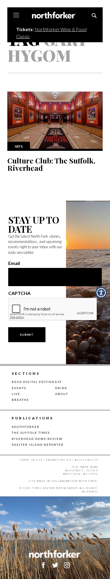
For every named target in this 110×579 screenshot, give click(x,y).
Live (16, 394)
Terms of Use (31, 459)
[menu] (16, 15)
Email (14, 263)
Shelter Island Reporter (38, 444)
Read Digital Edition (33, 382)
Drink (61, 388)
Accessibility (86, 459)
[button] (101, 292)
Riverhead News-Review (37, 438)
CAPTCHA (19, 293)
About (61, 394)
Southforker (26, 426)
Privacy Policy (58, 459)
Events (19, 388)
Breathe (20, 399)
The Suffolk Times (31, 432)
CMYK (92, 481)
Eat (58, 382)
